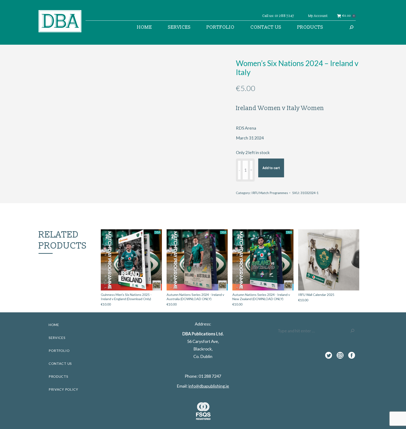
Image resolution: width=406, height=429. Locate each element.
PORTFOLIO (59, 351)
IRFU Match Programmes (269, 193)
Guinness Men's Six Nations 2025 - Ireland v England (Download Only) (126, 297)
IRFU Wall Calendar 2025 (316, 295)
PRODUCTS (58, 376)
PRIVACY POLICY (63, 389)
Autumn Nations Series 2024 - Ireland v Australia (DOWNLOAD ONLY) (195, 297)
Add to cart (271, 168)
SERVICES (57, 338)
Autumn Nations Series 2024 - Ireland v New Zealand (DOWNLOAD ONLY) (261, 297)
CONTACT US (60, 363)
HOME (54, 325)
